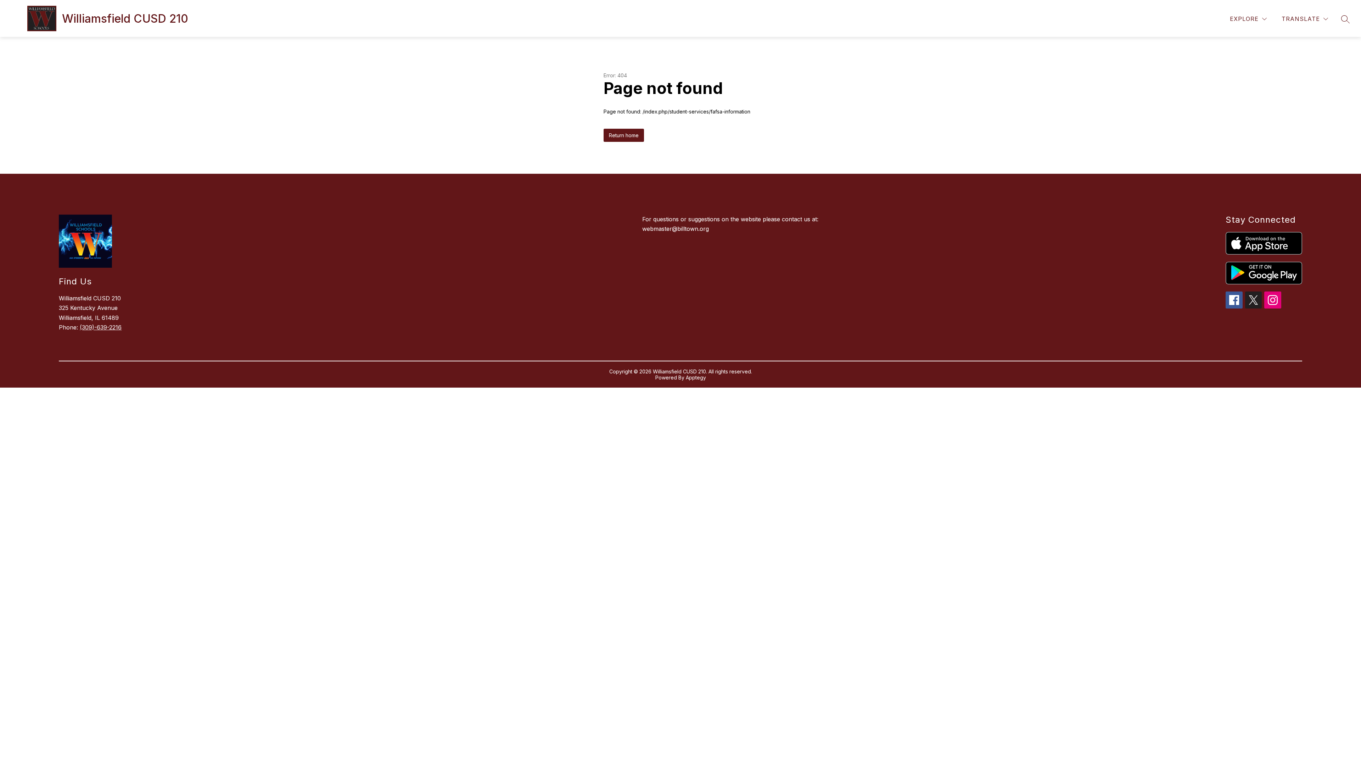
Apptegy (696, 377)
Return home (624, 135)
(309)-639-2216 (101, 327)
